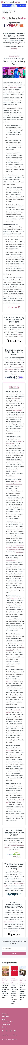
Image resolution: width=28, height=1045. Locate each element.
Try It (14, 953)
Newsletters (5, 1016)
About (3, 1019)
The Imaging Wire (7, 1022)
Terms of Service (13, 1035)
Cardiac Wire (6, 1024)
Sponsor (4, 1027)
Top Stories (5, 1014)
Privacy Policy (5, 1035)
